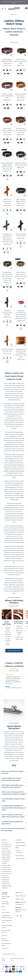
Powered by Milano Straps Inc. (17, 959)
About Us (4, 935)
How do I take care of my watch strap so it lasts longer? (13, 829)
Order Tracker (6, 912)
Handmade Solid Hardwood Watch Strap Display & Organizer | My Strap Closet (21, 353)
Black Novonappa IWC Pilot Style (21, 235)
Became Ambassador (5, 939)
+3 (10, 73)
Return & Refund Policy (21, 846)
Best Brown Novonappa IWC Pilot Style (7, 201)
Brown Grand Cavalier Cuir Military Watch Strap (7, 130)
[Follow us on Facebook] (17, 915)
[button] (3, 70)
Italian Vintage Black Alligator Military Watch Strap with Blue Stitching (7, 166)
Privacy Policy (20, 855)
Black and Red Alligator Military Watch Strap (21, 201)
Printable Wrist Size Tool (6, 931)
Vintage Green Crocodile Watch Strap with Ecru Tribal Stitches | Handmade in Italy (7, 237)
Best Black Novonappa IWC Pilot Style (7, 312)
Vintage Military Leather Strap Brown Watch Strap (21, 130)
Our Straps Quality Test (5, 902)
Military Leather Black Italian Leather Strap (21, 61)
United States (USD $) (8, 954)
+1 (10, 252)
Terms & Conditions (19, 851)
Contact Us (5, 948)
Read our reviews (14, 650)
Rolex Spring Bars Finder (7, 926)
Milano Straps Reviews (6, 897)
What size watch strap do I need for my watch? (13, 772)
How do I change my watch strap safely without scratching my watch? (13, 815)
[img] (14, 669)
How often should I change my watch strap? (13, 800)
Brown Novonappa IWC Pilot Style (7, 350)
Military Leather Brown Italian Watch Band (7, 96)
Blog (3, 906)
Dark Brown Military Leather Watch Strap (21, 164)
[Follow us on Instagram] (20, 915)
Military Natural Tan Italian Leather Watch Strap (21, 96)
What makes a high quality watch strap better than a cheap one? (12, 786)
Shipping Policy (20, 842)
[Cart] (25, 8)
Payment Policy (20, 858)
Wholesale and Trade (6, 944)
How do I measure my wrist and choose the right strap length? (11, 779)
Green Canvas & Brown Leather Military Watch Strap (21, 274)
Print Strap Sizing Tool (7, 921)
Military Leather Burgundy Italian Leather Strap (7, 61)
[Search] (5, 8)
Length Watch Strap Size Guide (6, 916)
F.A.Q (3, 909)
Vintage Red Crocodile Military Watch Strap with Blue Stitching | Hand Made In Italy (20, 314)
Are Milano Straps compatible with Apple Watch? (12, 822)
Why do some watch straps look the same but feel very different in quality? (14, 793)
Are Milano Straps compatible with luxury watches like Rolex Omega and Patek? (13, 808)
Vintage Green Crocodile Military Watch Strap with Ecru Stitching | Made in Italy (7, 276)
